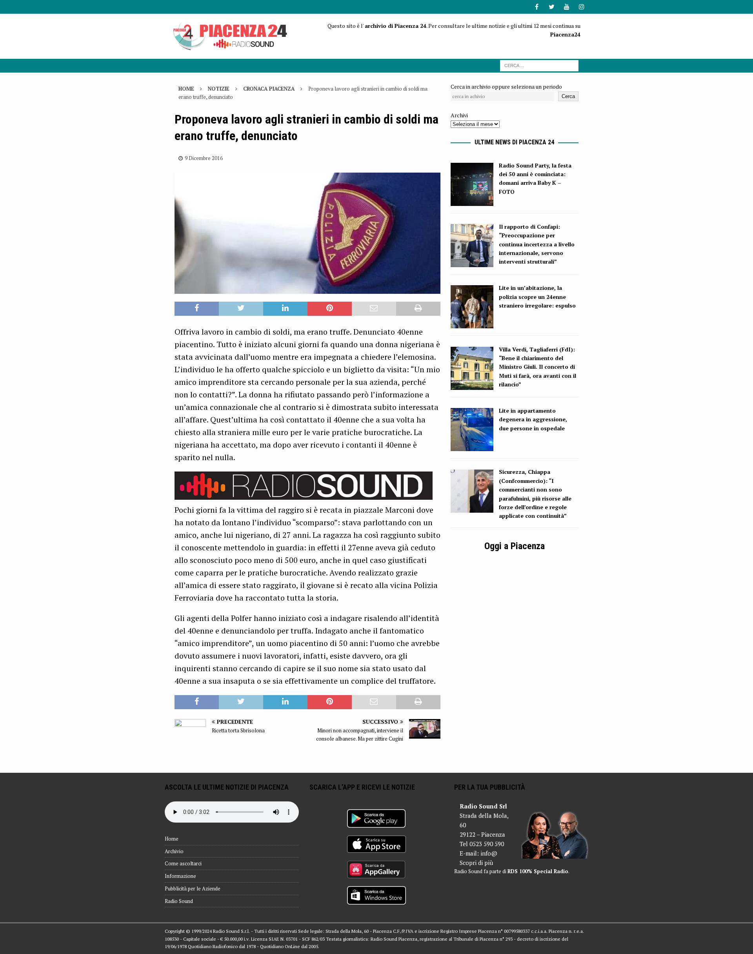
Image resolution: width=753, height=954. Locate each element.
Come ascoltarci (183, 863)
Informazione (180, 875)
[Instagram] (581, 7)
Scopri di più (476, 863)
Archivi (459, 115)
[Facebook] (537, 7)
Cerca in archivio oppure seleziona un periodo (506, 86)
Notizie (218, 88)
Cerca (568, 96)
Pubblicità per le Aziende (192, 888)
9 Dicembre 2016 (204, 158)
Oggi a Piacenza (514, 546)
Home (171, 838)
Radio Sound (179, 901)
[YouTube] (566, 7)
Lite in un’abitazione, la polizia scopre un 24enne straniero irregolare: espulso (537, 296)
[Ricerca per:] (539, 65)
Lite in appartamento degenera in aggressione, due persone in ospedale (533, 419)
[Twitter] (551, 7)
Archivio (174, 851)
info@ (488, 853)
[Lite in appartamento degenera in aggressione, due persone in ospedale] (471, 446)
